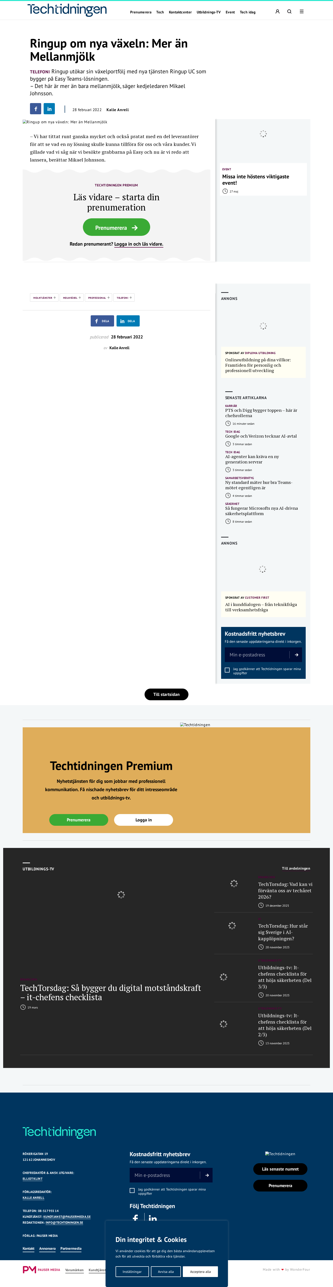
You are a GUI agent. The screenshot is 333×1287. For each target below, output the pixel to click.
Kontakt (28, 1248)
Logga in (144, 820)
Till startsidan (166, 694)
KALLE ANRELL (33, 1198)
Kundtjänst (97, 1270)
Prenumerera (140, 12)
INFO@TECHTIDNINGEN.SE (64, 1222)
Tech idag (247, 12)
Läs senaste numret (280, 1169)
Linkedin (153, 1219)
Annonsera (47, 1248)
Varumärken (74, 1270)
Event (230, 12)
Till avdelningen (296, 868)
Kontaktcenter (180, 12)
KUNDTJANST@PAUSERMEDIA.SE (67, 1217)
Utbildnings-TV (209, 12)
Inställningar (132, 1271)
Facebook (136, 1219)
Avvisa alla (166, 1271)
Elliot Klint (32, 1179)
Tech (160, 12)
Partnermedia (70, 1248)
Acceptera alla (200, 1271)
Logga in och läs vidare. (138, 244)
